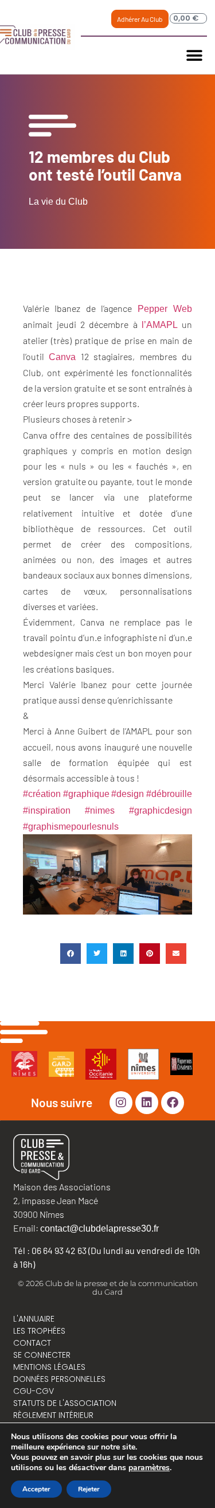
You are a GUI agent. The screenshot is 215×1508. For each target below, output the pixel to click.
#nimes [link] (100, 810)
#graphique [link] (86, 794)
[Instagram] (121, 1102)
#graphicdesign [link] (160, 810)
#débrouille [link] (169, 794)
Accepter (36, 1489)
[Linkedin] (146, 1102)
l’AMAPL (160, 325)
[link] (165, 309)
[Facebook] (172, 1102)
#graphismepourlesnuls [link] (71, 826)
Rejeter (89, 1489)
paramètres (149, 1468)
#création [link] (42, 794)
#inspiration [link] (47, 810)
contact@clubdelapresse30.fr (99, 1228)
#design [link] (127, 794)
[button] (194, 55)
